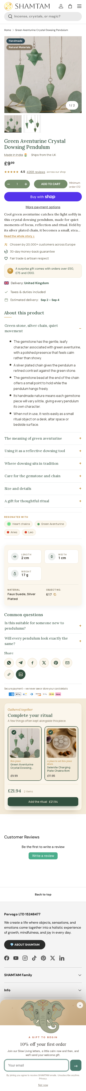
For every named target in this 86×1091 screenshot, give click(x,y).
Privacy (43, 1078)
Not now (43, 1085)
